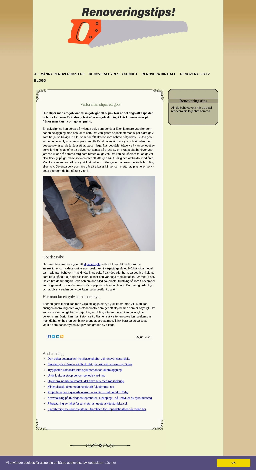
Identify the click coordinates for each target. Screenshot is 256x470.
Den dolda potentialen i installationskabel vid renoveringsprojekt (89, 358)
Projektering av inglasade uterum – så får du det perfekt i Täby (88, 392)
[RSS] (61, 336)
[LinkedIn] (57, 336)
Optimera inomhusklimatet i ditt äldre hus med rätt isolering (86, 381)
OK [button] (233, 462)
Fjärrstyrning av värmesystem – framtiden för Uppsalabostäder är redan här (97, 409)
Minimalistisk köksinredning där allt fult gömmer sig (81, 386)
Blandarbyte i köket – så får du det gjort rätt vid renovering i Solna (90, 364)
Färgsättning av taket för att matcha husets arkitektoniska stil (87, 403)
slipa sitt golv (92, 264)
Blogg (40, 80)
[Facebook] (49, 336)
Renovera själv (195, 74)
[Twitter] (53, 336)
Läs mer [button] (110, 462)
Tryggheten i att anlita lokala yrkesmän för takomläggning (85, 370)
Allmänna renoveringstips (59, 74)
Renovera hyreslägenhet (113, 74)
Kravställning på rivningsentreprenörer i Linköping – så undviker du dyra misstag (100, 398)
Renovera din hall (159, 74)
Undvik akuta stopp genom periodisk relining (76, 375)
